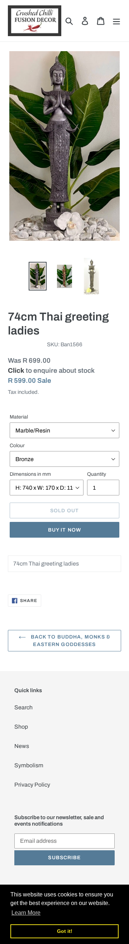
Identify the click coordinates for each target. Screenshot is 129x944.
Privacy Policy (32, 785)
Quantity (96, 474)
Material (19, 417)
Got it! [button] (64, 931)
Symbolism (28, 765)
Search (23, 707)
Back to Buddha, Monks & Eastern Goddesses (70, 640)
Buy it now (64, 530)
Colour (17, 445)
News (21, 746)
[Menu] (116, 21)
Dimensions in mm (30, 474)
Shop (21, 727)
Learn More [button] (25, 913)
